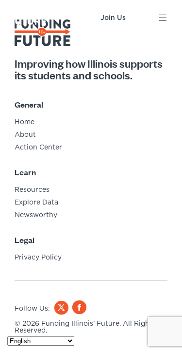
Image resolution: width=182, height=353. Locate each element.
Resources (32, 189)
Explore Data (36, 202)
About (25, 134)
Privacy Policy (38, 257)
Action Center (38, 147)
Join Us (113, 17)
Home (24, 121)
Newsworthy (36, 214)
